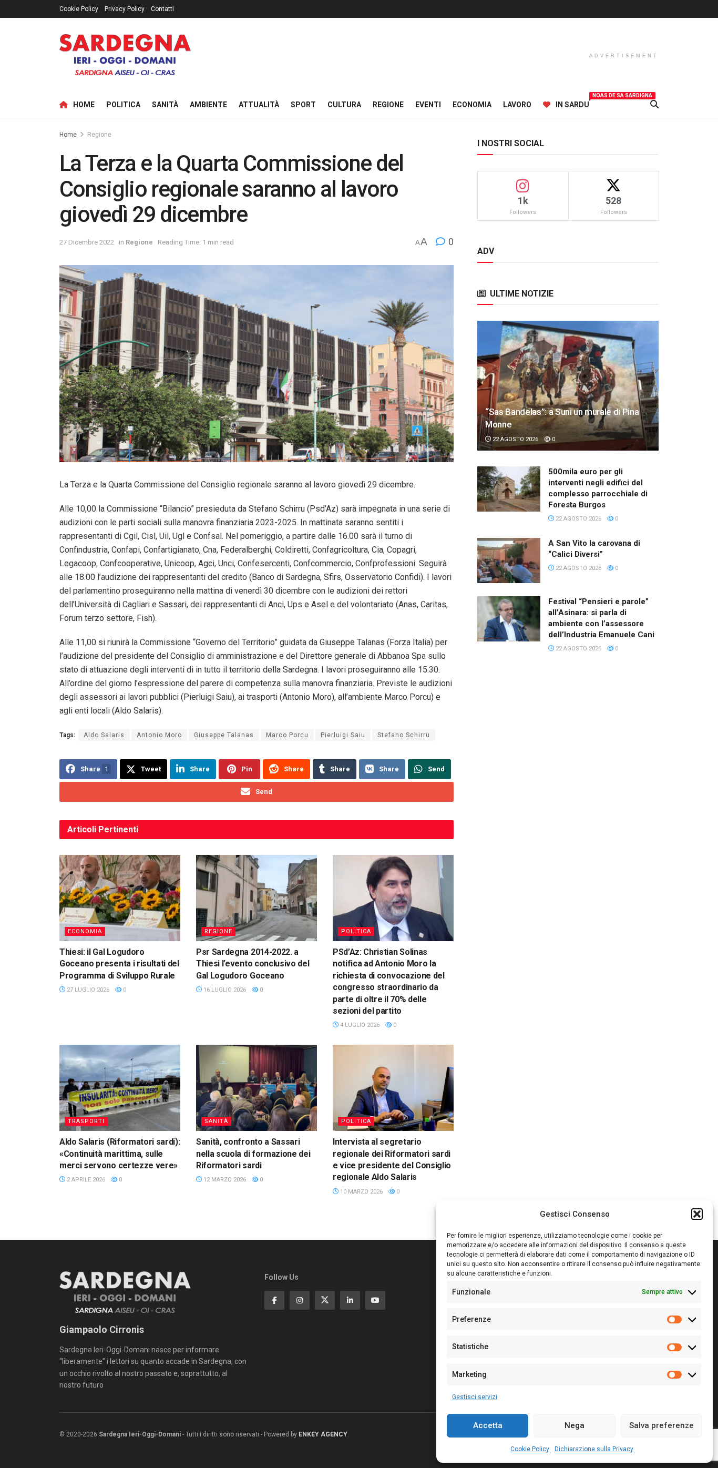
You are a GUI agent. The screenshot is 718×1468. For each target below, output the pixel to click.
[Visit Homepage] (125, 55)
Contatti (162, 9)
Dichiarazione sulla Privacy (594, 1449)
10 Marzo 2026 (361, 1191)
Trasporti (86, 1121)
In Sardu (572, 103)
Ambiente (208, 104)
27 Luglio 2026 (87, 989)
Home (84, 104)
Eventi (428, 104)
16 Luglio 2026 (224, 989)
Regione (388, 104)
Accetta (487, 1425)
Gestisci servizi (474, 1397)
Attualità (259, 104)
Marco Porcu (287, 735)
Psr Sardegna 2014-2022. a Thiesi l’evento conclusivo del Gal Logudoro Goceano (252, 964)
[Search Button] (654, 104)
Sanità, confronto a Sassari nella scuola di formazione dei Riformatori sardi (253, 1153)
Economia (472, 104)
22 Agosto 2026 (514, 439)
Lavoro (517, 104)
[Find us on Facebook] (274, 1300)
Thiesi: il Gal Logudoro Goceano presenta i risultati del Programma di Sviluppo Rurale (119, 964)
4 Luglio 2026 (359, 1025)
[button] (697, 1214)
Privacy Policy (125, 9)
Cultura (344, 104)
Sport (303, 104)
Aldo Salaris (104, 735)
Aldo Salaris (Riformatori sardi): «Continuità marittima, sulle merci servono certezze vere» (119, 1153)
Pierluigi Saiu (343, 735)
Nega (574, 1425)
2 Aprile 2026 (85, 1179)
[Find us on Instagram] (300, 1300)
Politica (123, 104)
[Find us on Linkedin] (350, 1300)
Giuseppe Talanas (224, 735)
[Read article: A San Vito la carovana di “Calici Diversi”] (508, 560)
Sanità (165, 104)
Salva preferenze (661, 1425)
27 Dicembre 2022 (86, 242)
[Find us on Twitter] (325, 1300)
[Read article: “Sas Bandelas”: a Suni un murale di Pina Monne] (568, 386)
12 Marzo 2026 (224, 1179)
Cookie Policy (529, 1449)
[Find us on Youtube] (375, 1300)
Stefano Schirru (403, 735)
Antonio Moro (159, 735)
